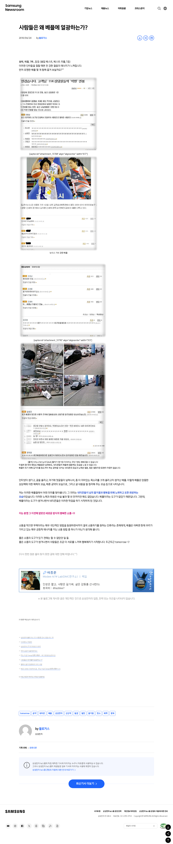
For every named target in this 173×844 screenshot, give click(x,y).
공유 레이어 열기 (145, 38)
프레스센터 (139, 8)
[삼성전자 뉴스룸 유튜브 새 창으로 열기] (8, 826)
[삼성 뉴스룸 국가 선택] (165, 8)
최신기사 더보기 (85, 783)
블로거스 (43, 37)
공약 (34, 713)
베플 (50, 713)
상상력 (68, 713)
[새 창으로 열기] (163, 826)
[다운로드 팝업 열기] (168, 827)
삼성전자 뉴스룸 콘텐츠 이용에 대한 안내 (153, 811)
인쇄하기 (151, 38)
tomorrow (24, 713)
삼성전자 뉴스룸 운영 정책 (112, 811)
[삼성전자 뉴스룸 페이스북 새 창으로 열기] (22, 826)
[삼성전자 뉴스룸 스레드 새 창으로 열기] (36, 826)
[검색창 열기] (159, 8)
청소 (99, 713)
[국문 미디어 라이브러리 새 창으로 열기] (43, 826)
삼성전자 (58, 713)
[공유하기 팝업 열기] (168, 833)
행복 (112, 713)
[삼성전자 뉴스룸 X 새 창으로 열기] (29, 826)
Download (139, 38)
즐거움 (91, 713)
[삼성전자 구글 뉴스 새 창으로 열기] (57, 826)
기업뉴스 (88, 8)
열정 (83, 713)
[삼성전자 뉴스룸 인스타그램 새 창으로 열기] (15, 826)
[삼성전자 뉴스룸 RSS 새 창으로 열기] (50, 826)
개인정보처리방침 (130, 811)
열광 (76, 713)
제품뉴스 (105, 8)
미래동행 (122, 8)
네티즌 (42, 713)
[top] (168, 840)
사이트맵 (97, 811)
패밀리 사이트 (131, 826)
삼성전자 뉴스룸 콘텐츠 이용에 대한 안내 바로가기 (53, 770)
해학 (105, 713)
